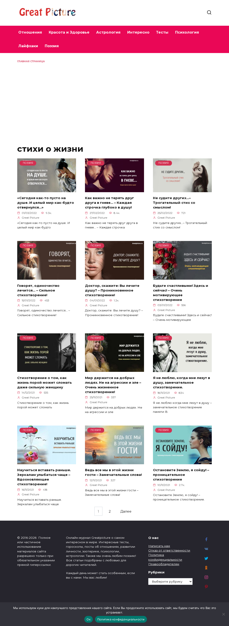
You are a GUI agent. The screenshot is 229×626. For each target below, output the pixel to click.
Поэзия (52, 46)
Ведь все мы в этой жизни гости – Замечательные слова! (113, 472)
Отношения (30, 32)
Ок (89, 619)
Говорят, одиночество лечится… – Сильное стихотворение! (38, 290)
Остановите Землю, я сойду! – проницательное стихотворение (181, 474)
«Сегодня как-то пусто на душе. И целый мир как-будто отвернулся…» (45, 202)
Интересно (138, 32)
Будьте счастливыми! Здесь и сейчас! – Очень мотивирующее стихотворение (180, 292)
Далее (125, 511)
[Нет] (223, 614)
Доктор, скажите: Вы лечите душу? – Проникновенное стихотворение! (112, 290)
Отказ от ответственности (169, 550)
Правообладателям (163, 564)
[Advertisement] (114, 96)
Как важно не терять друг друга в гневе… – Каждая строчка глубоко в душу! (109, 202)
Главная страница (31, 61)
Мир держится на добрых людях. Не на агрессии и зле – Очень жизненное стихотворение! (113, 384)
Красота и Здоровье (69, 32)
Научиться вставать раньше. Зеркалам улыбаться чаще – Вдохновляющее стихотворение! (44, 477)
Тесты (162, 32)
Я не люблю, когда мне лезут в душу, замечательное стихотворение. (181, 382)
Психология (187, 32)
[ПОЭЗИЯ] (46, 189)
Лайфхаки (28, 46)
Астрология (108, 32)
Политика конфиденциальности (121, 619)
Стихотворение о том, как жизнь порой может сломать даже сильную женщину (44, 382)
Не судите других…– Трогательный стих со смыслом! (174, 202)
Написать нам (159, 546)
